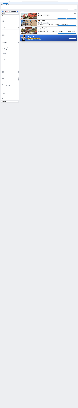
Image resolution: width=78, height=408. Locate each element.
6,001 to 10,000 (3, 60)
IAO (2, 84)
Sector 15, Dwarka (3, 48)
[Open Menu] (77, 1)
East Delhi (3, 22)
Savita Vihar (3, 33)
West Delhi (3, 20)
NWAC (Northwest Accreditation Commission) (6, 85)
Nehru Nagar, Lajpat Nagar (4, 42)
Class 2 (3, 72)
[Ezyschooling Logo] (3, 1)
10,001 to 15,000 (3, 61)
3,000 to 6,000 (3, 59)
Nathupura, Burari (4, 43)
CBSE (2, 79)
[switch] (18, 13)
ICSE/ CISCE (3, 78)
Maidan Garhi (3, 35)
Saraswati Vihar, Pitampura (4, 49)
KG (2, 70)
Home (2, 4)
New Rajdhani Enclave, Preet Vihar (5, 47)
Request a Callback (67, 18)
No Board (3, 80)
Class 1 (3, 71)
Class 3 (3, 73)
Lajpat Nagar (3, 30)
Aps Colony (3, 34)
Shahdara (3, 21)
